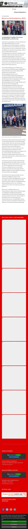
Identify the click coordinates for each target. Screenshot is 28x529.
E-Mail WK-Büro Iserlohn (7, 483)
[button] (14, 232)
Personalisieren (14, 524)
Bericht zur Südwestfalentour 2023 (13, 18)
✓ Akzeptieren (14, 521)
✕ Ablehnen (14, 526)
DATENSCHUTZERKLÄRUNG (9, 499)
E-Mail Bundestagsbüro (7, 464)
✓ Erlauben (18, 474)
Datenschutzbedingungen (14, 456)
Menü (14, 9)
